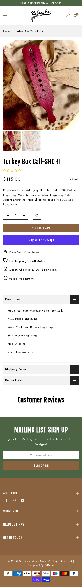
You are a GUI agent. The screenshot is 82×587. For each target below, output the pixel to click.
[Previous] (9, 85)
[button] (12, 170)
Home (7, 31)
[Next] (73, 85)
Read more (10, 204)
